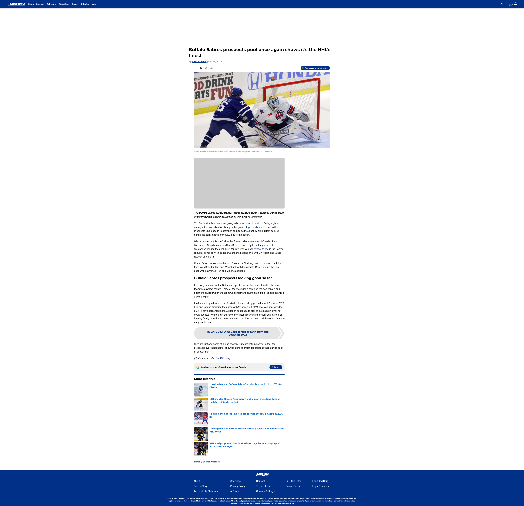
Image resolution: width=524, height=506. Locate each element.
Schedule (51, 4)
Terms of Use (263, 486)
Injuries (85, 4)
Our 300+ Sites (293, 481)
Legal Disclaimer (321, 486)
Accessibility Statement (206, 491)
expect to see (261, 249)
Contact (260, 481)
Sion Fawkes (199, 61)
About (197, 481)
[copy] (211, 68)
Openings (235, 481)
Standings (64, 4)
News (31, 4)
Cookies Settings (265, 491)
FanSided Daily (320, 481)
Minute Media (179, 498)
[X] (501, 4)
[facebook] (507, 4)
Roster (75, 4)
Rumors (40, 4)
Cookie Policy (292, 486)
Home (197, 462)
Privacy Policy (237, 486)
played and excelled (255, 227)
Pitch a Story (200, 486)
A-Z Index (235, 491)
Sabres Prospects (211, 462)
